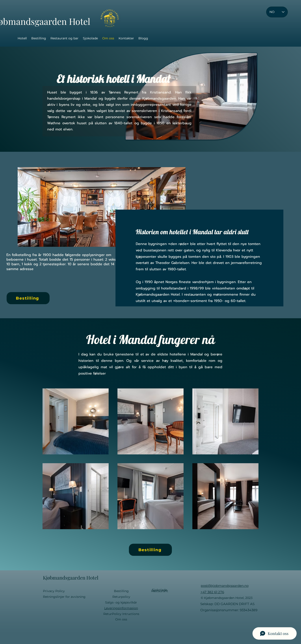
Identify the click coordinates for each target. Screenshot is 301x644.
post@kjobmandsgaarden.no (225, 586)
